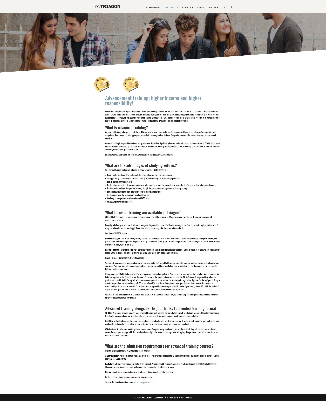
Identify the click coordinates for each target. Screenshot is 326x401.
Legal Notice (158, 397)
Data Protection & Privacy (174, 397)
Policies (189, 397)
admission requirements (142, 382)
